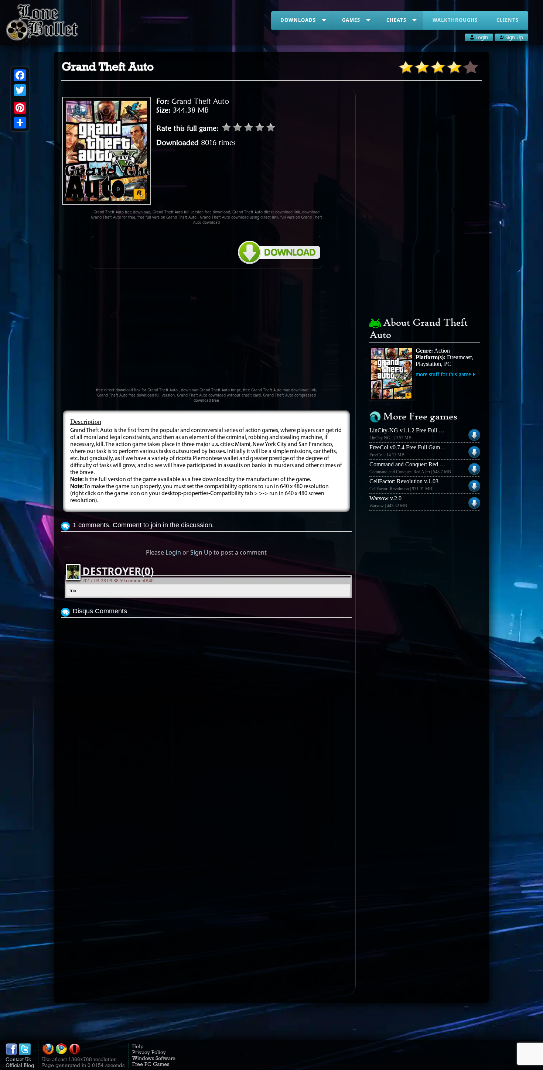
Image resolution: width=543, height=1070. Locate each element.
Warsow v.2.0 (385, 498)
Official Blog (20, 1065)
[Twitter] (20, 90)
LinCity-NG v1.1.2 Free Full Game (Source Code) (428, 430)
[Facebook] (20, 75)
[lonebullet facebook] (11, 1053)
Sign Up (201, 552)
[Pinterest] (20, 107)
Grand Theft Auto (200, 101)
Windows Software (153, 1058)
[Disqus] (206, 712)
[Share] (20, 122)
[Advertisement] (206, 331)
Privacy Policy (149, 1052)
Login (173, 552)
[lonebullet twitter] (25, 1053)
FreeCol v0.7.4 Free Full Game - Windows (419, 447)
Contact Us (18, 1059)
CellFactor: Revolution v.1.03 (403, 481)
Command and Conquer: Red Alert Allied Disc (424, 464)
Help (138, 1046)
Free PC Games (150, 1064)
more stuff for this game (443, 374)
